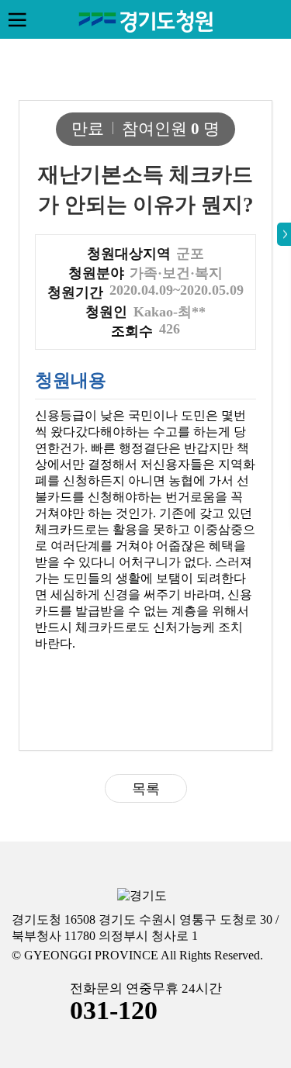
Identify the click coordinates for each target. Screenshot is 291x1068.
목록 (146, 789)
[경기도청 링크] (142, 896)
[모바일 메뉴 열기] (17, 19)
